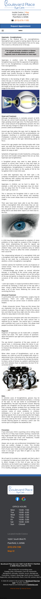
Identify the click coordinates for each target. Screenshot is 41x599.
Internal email (15, 588)
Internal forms (26, 588)
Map (27, 12)
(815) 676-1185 (22, 20)
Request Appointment (20, 26)
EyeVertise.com (32, 585)
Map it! (11, 551)
